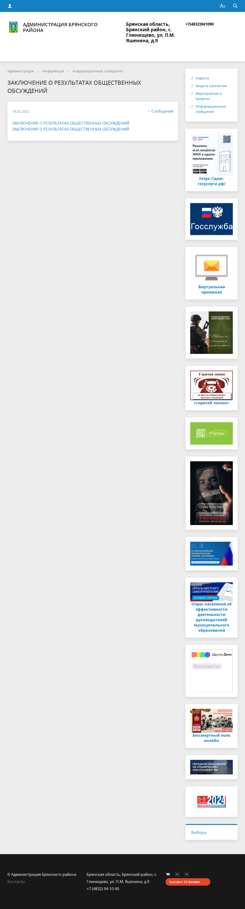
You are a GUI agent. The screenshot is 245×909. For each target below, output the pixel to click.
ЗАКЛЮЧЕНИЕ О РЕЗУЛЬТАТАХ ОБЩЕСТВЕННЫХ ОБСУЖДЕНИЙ (70, 123)
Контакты (16, 881)
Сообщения (162, 111)
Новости (202, 78)
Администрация (20, 71)
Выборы (198, 832)
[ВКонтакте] (169, 874)
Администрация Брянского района (60, 27)
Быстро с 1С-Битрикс (185, 882)
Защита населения (211, 86)
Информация (53, 71)
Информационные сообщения (97, 71)
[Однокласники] (187, 874)
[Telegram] (178, 874)
